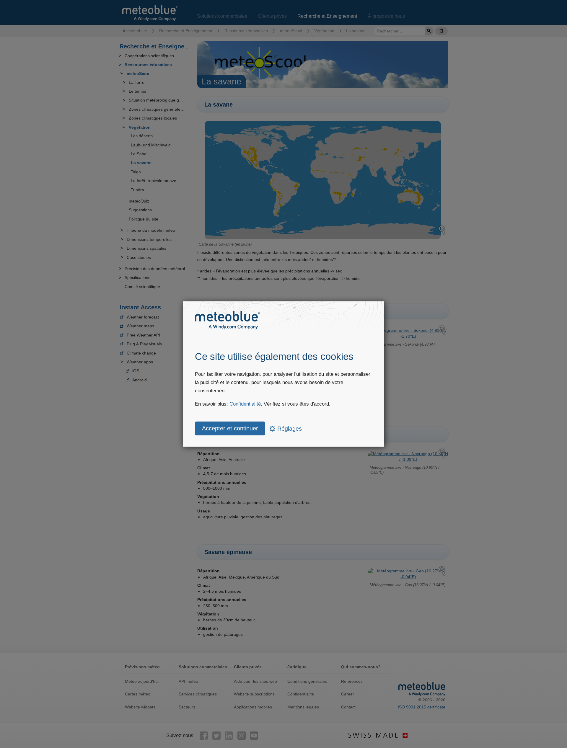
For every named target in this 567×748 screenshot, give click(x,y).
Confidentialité (245, 404)
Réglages (289, 428)
